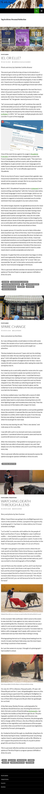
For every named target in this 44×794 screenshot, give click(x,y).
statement (34, 188)
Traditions (13, 497)
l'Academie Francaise (9, 286)
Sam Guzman (18, 509)
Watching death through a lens (16, 503)
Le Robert (4, 114)
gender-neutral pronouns (11, 284)
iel (23, 284)
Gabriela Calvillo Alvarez (21, 62)
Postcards (4, 54)
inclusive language (32, 284)
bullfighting (22, 760)
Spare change (13, 327)
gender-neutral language (19, 281)
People (3, 787)
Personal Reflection (9, 289)
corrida (31, 760)
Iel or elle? (11, 58)
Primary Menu (41, 10)
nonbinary (30, 286)
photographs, (33, 711)
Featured (5, 281)
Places (3, 783)
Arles (4, 760)
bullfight (12, 760)
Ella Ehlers (17, 330)
